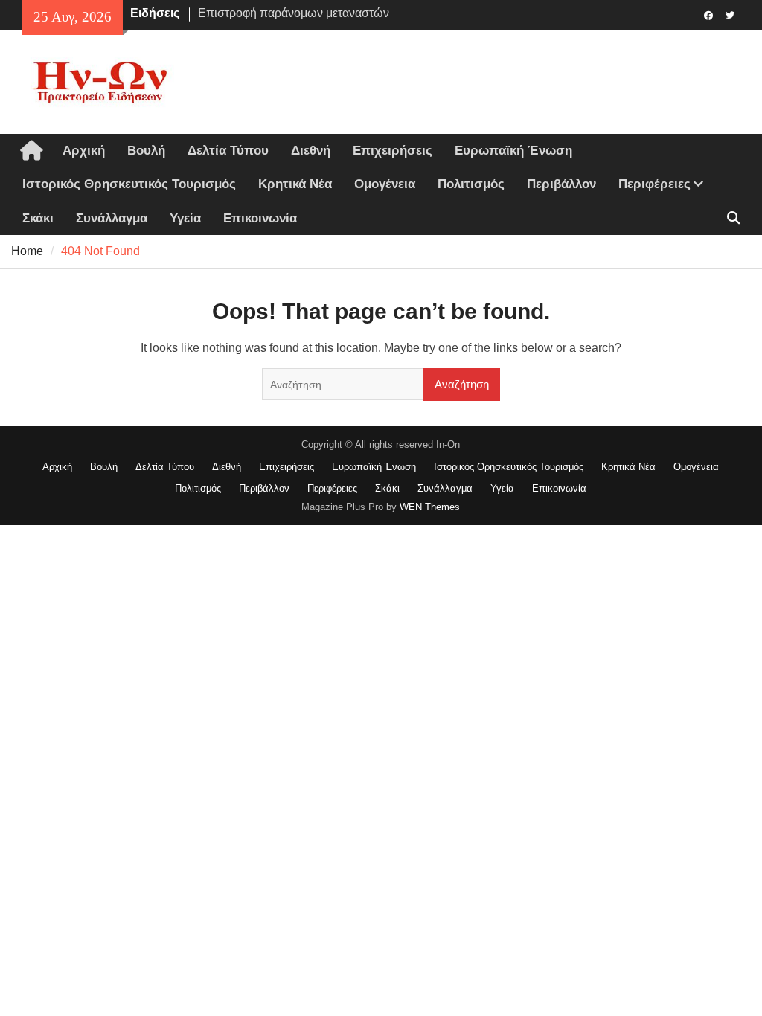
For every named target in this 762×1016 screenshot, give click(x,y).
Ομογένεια (384, 184)
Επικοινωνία (260, 218)
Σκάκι (38, 218)
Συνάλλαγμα (111, 218)
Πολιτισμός (471, 184)
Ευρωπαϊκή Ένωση (513, 151)
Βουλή (146, 151)
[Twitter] (730, 14)
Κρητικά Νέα (295, 184)
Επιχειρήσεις (392, 151)
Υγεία (185, 218)
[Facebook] (708, 14)
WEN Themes (430, 506)
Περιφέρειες (654, 184)
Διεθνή (310, 151)
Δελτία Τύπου (228, 151)
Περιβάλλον (561, 184)
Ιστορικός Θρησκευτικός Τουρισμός (129, 184)
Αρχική (84, 151)
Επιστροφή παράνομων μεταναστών (293, 13)
